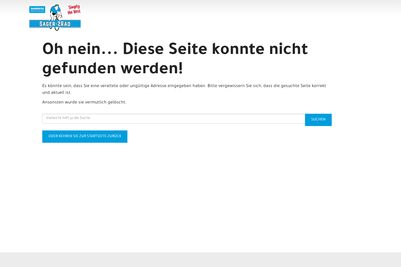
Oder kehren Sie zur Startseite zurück (84, 137)
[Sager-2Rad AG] (98, 17)
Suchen (318, 120)
